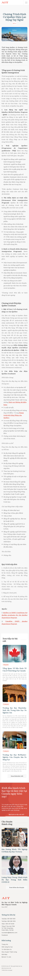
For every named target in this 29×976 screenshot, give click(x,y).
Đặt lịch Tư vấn (6, 957)
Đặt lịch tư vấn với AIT (16, 814)
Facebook (5, 935)
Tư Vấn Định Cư (7, 949)
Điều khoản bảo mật (6, 968)
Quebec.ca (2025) (14, 615)
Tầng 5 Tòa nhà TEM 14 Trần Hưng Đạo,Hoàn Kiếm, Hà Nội (8, 928)
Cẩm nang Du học (7, 947)
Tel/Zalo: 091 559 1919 (8, 919)
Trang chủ (5, 944)
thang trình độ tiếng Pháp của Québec (14, 415)
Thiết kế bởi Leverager (7, 970)
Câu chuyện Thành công (9, 952)
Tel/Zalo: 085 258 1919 (8, 921)
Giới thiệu (4, 954)
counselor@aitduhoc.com (9, 932)
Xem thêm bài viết (17, 776)
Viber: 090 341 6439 (8, 924)
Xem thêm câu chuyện (16, 887)
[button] (26, 2)
